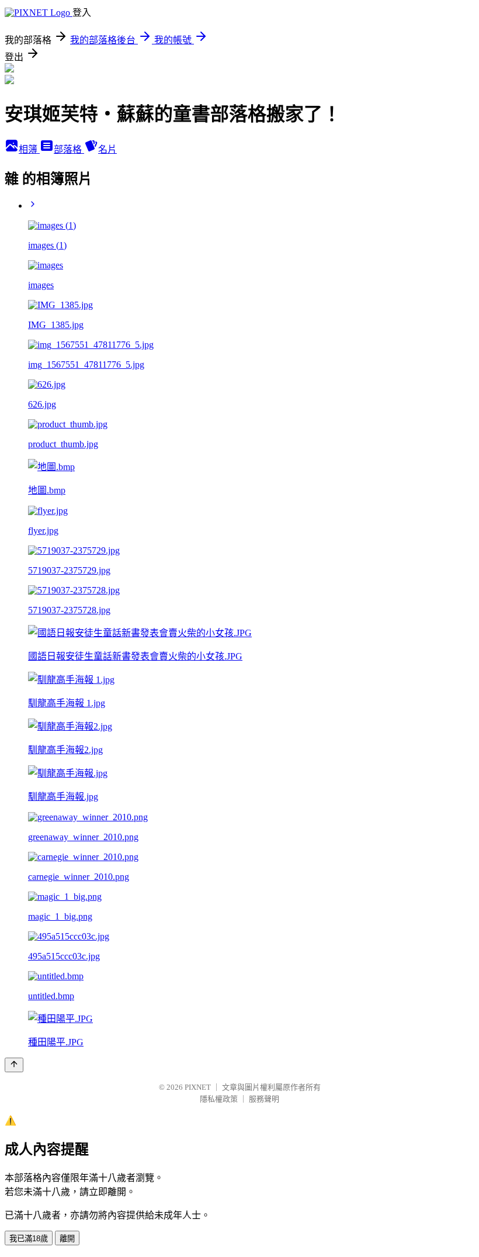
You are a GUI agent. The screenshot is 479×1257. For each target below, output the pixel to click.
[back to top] (14, 1065)
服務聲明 (264, 1098)
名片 (107, 149)
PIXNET (198, 1087)
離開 (67, 1238)
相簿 (29, 149)
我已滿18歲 (28, 1238)
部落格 (69, 149)
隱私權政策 (219, 1098)
